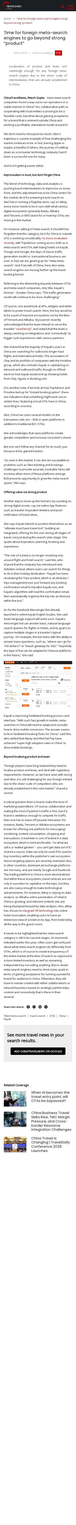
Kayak (7, 1019)
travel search (37, 1015)
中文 (58, 52)
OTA (52, 1015)
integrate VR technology (38, 910)
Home (7, 18)
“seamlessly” (23, 329)
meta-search (18, 1015)
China (62, 1015)
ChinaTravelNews (43, 52)
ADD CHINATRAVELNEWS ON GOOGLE (38, 1051)
